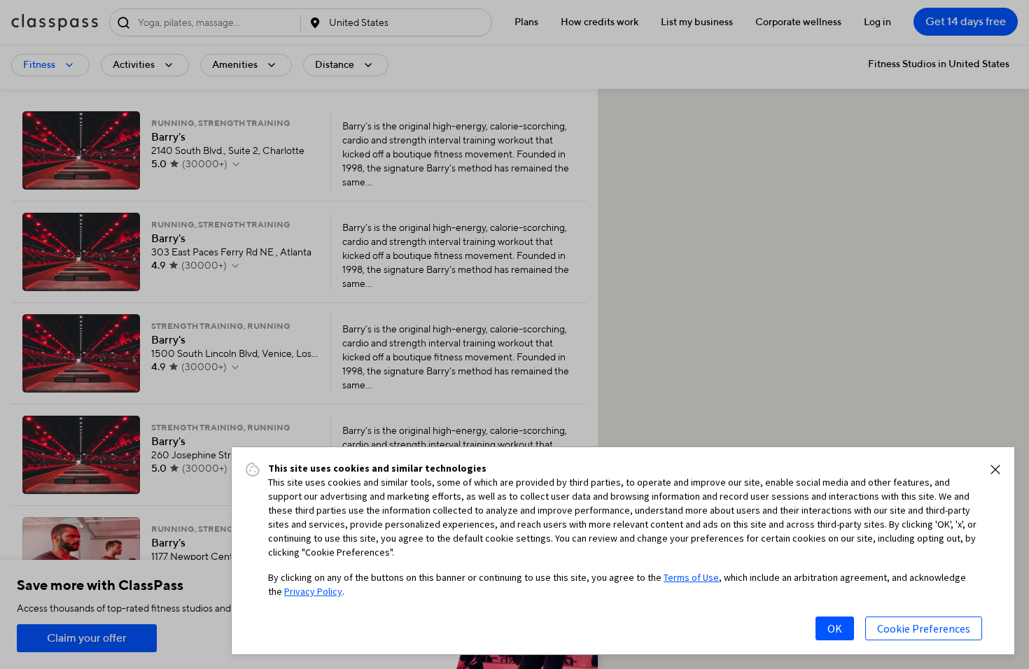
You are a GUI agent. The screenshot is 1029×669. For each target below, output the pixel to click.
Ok (834, 628)
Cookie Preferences (923, 628)
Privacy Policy (313, 591)
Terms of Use (691, 577)
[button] (995, 469)
